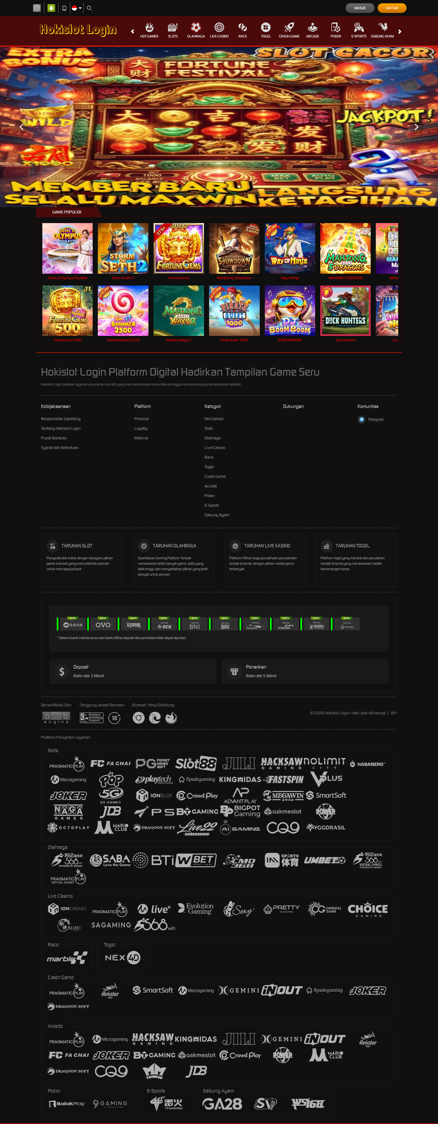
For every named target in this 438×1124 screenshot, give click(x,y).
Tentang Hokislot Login (60, 428)
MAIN (72, 248)
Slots (173, 36)
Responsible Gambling (60, 418)
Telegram (376, 419)
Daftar (392, 8)
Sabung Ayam (382, 36)
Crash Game (289, 36)
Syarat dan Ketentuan (60, 447)
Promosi (141, 418)
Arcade (312, 36)
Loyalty (140, 428)
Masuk (360, 8)
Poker (336, 36)
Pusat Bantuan (54, 438)
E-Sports (358, 36)
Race (243, 36)
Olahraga (196, 36)
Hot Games (149, 36)
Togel (266, 36)
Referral (141, 438)
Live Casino (219, 36)
